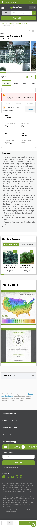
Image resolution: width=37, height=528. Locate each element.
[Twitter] (8, 477)
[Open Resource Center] (33, 524)
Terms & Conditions (8, 510)
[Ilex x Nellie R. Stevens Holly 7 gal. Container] (27, 257)
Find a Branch (7, 452)
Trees (25, 24)
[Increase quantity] (15, 523)
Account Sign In (18, 18)
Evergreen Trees (8, 26)
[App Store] (9, 445)
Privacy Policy (20, 510)
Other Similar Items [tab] (10, 244)
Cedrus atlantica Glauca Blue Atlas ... (10, 266)
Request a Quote (27, 523)
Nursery (19, 24)
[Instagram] (21, 477)
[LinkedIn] (17, 477)
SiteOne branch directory (10, 467)
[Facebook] (4, 477)
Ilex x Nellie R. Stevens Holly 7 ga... (27, 266)
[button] (10, 2)
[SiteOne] (16, 8)
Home (4, 24)
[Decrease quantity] (4, 523)
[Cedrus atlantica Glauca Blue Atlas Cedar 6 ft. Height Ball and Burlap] (10, 257)
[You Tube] (13, 477)
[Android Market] (27, 445)
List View (31, 77)
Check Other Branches (30, 108)
